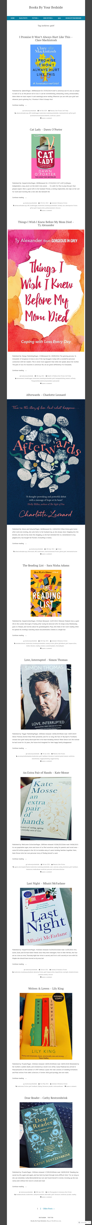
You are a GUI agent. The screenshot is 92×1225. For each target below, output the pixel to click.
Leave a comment (47, 118)
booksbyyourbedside (52, 113)
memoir (68, 378)
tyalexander (55, 381)
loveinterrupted (58, 756)
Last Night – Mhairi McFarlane (46, 883)
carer (51, 867)
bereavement (20, 378)
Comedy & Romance (57, 203)
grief (74, 113)
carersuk (55, 867)
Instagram (42, 1217)
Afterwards (31, 551)
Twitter (50, 1217)
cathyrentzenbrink (38, 1194)
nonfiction (53, 115)
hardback (45, 756)
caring (60, 867)
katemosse (29, 869)
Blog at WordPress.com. (54, 1221)
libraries (32, 646)
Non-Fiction (47, 18)
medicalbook (36, 869)
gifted (71, 113)
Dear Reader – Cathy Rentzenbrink (46, 1098)
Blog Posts (23, 18)
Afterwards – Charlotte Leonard (46, 395)
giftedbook (62, 643)
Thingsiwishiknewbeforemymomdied (41, 381)
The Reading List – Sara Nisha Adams (46, 565)
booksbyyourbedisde (27, 972)
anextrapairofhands (24, 867)
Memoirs (52, 110)
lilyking (40, 1086)
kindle (28, 646)
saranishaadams (50, 646)
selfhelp (72, 378)
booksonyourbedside (30, 110)
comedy (47, 643)
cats (63, 205)
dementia (36, 972)
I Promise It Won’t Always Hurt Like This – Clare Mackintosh (46, 38)
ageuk (16, 867)
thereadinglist (60, 646)
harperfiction (59, 972)
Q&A (59, 18)
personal (49, 869)
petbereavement (50, 208)
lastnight (65, 972)
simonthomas (35, 759)
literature (51, 756)
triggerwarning (54, 759)
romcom (50, 974)
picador (51, 1086)
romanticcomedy (43, 974)
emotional (66, 867)
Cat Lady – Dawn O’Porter (46, 129)
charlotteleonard (50, 551)
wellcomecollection (58, 869)
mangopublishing (60, 378)
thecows (58, 208)
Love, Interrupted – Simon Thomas (46, 660)
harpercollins (41, 208)
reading (38, 646)
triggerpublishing (45, 759)
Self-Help (65, 110)
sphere (58, 115)
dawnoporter (69, 205)
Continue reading (18, 105)
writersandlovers (58, 1086)
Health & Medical (52, 376)
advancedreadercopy (22, 113)
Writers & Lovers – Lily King (46, 988)
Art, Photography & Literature (56, 1192)
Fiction (34, 18)
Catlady (59, 205)
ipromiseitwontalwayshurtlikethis (40, 115)
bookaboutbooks (20, 643)
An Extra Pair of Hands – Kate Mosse (46, 772)
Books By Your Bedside (46, 7)
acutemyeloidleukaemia (25, 756)
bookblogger (35, 113)
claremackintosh (63, 113)
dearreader (47, 1194)
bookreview (43, 113)
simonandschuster (72, 551)
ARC (30, 113)
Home (12, 18)
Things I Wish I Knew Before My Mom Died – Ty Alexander (46, 223)
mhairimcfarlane (73, 972)
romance (43, 646)
